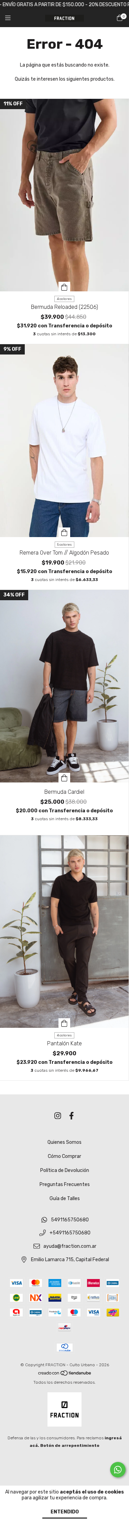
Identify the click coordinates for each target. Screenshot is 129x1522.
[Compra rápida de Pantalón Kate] (64, 1023)
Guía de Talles (65, 1198)
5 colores (64, 545)
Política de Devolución (64, 1170)
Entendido (65, 1512)
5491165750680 (70, 1220)
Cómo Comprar (64, 1156)
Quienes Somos (64, 1142)
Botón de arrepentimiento (69, 1445)
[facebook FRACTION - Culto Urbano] (71, 1116)
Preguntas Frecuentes (65, 1184)
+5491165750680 (70, 1233)
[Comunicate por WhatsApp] (118, 1469)
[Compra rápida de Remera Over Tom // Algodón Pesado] (64, 532)
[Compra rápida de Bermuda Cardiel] (64, 777)
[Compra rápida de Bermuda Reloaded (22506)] (64, 286)
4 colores (64, 299)
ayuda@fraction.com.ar (69, 1246)
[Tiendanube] (65, 1374)
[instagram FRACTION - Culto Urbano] (57, 1116)
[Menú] (12, 18)
